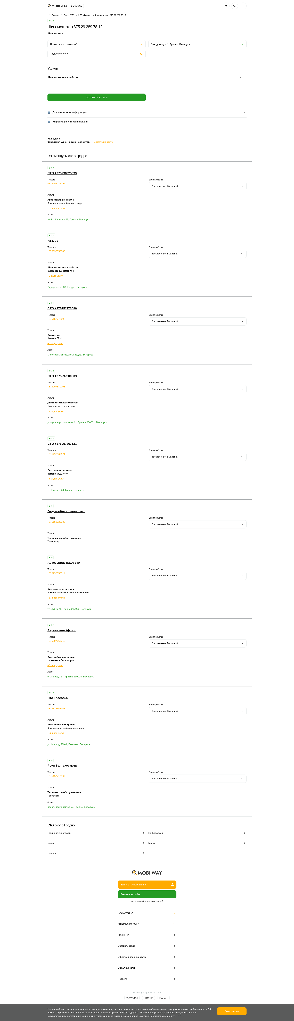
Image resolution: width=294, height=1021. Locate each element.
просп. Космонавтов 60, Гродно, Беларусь (71, 807)
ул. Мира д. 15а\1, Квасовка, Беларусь (68, 744)
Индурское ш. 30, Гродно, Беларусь (67, 287)
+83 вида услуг (55, 733)
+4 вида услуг (55, 343)
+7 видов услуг (55, 411)
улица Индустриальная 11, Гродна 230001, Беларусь (77, 422)
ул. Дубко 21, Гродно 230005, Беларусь (69, 609)
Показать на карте (103, 141)
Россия (163, 998)
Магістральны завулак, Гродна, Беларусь (70, 354)
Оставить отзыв (97, 97)
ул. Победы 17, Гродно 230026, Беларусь (70, 676)
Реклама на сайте (130, 894)
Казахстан (132, 998)
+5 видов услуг (55, 478)
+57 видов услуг (56, 597)
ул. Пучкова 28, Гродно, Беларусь (66, 490)
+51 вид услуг (55, 665)
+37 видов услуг (56, 208)
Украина (148, 998)
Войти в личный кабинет (134, 884)
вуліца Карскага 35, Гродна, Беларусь (68, 219)
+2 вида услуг (55, 275)
